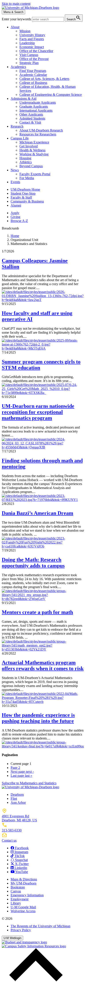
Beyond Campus (31, 166)
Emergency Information (27, 895)
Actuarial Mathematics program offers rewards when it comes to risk (43, 665)
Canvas (16, 891)
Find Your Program (32, 71)
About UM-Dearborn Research (41, 130)
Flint (14, 798)
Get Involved (28, 146)
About (15, 27)
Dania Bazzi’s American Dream (37, 513)
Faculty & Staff (21, 197)
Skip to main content (16, 4)
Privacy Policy (21, 930)
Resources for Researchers (37, 134)
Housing (25, 158)
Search (74, 18)
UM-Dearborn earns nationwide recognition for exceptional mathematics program (38, 412)
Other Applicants (31, 114)
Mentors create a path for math (37, 612)
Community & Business (27, 201)
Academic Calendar (33, 75)
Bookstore (18, 887)
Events (15, 182)
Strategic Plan (29, 63)
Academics (18, 67)
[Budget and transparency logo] (24, 942)
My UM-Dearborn (23, 883)
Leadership (27, 43)
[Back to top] (35, 980)
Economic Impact (31, 47)
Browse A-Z (19, 221)
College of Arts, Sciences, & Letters (44, 79)
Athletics (25, 162)
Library (16, 903)
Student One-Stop (23, 193)
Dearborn (17, 794)
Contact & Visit (30, 122)
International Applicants (35, 110)
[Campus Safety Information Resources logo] (34, 946)
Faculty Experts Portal (34, 174)
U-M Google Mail (23, 907)
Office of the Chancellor (36, 51)
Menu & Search (13, 12)
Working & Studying (34, 154)
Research (17, 126)
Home (15, 236)
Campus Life (20, 138)
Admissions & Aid (23, 98)
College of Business (33, 83)
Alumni (16, 205)
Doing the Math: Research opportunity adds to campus (33, 562)
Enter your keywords (17, 19)
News (15, 170)
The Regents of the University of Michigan (40, 926)
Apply (15, 213)
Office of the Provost (34, 59)
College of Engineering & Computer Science (50, 94)
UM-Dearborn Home (25, 189)
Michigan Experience (34, 142)
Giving (15, 217)
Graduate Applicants (33, 106)
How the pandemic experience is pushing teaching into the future (38, 718)
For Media (26, 178)
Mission (24, 31)
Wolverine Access (23, 911)
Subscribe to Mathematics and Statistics (29, 783)
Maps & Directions (24, 879)
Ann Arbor (18, 802)
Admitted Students (32, 118)
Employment (19, 899)
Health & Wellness (32, 150)
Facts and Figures (31, 39)
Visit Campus (28, 55)
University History (32, 35)
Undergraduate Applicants (37, 102)
